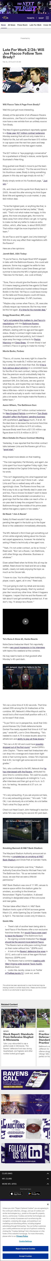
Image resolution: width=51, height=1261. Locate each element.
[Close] (48, 1204)
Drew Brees (20, 342)
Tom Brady (42, 413)
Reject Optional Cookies (25, 1249)
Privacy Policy (22, 1236)
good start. (9, 449)
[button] (25, 621)
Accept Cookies (25, 1256)
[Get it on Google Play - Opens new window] (34, 1195)
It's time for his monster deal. (32, 309)
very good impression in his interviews (27, 647)
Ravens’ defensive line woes (33, 951)
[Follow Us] (25, 1153)
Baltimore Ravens (30, 323)
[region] (25, 1231)
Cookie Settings (25, 1241)
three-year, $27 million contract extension (26, 133)
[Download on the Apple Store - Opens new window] (16, 1194)
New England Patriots (16, 413)
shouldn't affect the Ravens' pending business (24, 416)
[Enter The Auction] (25, 1129)
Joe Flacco (24, 420)
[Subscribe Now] (25, 1080)
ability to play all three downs (30, 739)
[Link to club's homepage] (5, 17)
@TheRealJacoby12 (14, 973)
